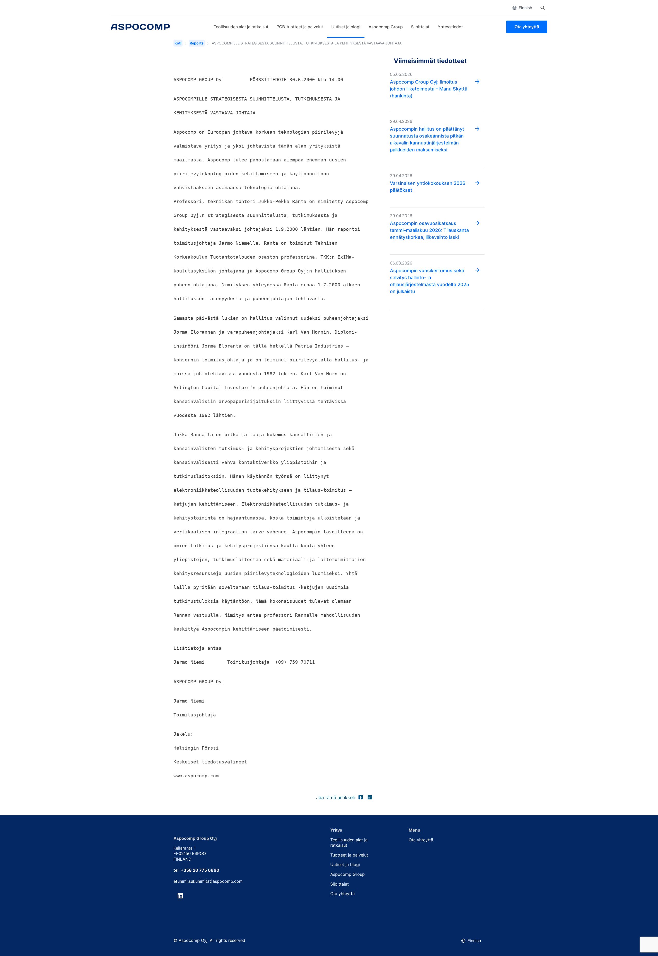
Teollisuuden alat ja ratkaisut (241, 27)
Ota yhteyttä (527, 27)
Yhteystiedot (450, 27)
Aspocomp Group (386, 27)
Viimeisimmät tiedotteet (430, 60)
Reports (197, 43)
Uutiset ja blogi (345, 27)
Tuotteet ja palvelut (349, 855)
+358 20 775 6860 (200, 870)
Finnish (525, 8)
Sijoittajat (420, 27)
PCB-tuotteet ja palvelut (300, 27)
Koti (178, 43)
